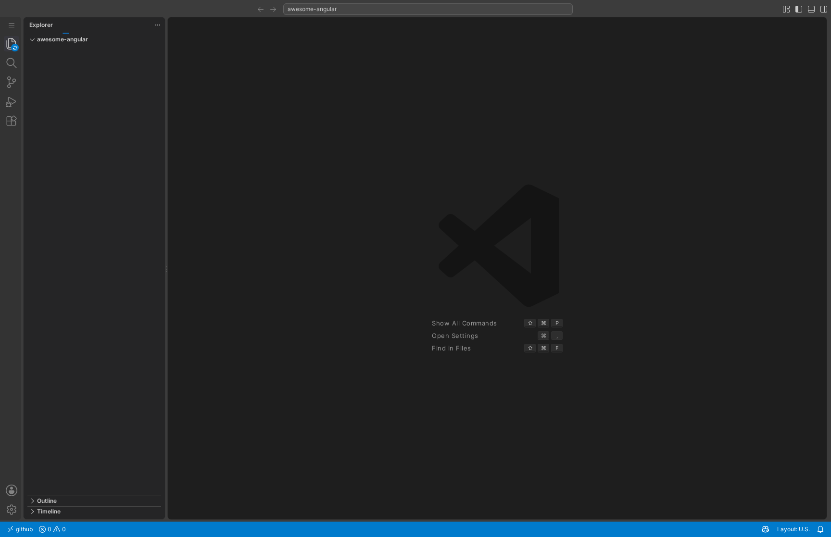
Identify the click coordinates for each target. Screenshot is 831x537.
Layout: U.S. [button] (793, 529)
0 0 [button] (56, 529)
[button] (260, 9)
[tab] (11, 43)
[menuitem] (11, 25)
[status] (415, 529)
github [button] (23, 529)
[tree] (94, 271)
